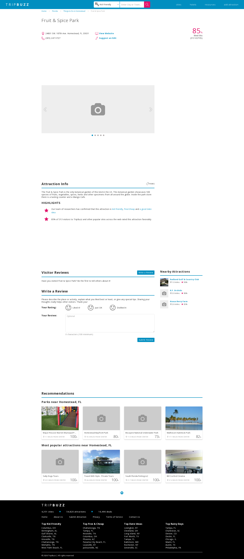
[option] (98, 109)
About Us (58, 517)
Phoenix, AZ (89, 539)
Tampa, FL (88, 530)
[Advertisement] (122, 62)
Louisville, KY (89, 544)
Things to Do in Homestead (74, 11)
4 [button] (101, 135)
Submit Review (146, 339)
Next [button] (150, 109)
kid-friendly (117, 209)
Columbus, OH (49, 528)
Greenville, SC (131, 547)
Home (44, 11)
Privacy (96, 517)
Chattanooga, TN (50, 542)
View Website (106, 33)
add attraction (231, 4)
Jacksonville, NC (90, 547)
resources (210, 4)
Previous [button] (45, 109)
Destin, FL (170, 536)
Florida (55, 11)
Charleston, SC (172, 530)
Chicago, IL (171, 539)
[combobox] (107, 4)
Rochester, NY (131, 544)
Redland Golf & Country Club (184, 279)
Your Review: (49, 315)
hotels (193, 4)
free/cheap (129, 209)
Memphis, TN (48, 544)
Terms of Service (114, 517)
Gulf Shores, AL (49, 533)
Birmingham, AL (49, 530)
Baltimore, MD (131, 542)
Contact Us (134, 517)
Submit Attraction (77, 517)
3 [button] (98, 135)
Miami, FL (170, 542)
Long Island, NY (132, 533)
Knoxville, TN (48, 539)
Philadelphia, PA (173, 547)
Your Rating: (49, 307)
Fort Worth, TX (131, 536)
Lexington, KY (131, 528)
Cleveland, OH (131, 530)
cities (178, 4)
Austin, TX (170, 544)
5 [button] (103, 135)
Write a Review (146, 272)
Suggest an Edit (107, 38)
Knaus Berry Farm (179, 301)
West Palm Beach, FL (52, 547)
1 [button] (92, 135)
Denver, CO (171, 533)
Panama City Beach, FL (94, 542)
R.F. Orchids (176, 290)
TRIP (18, 4)
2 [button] (95, 135)
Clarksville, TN (48, 536)
